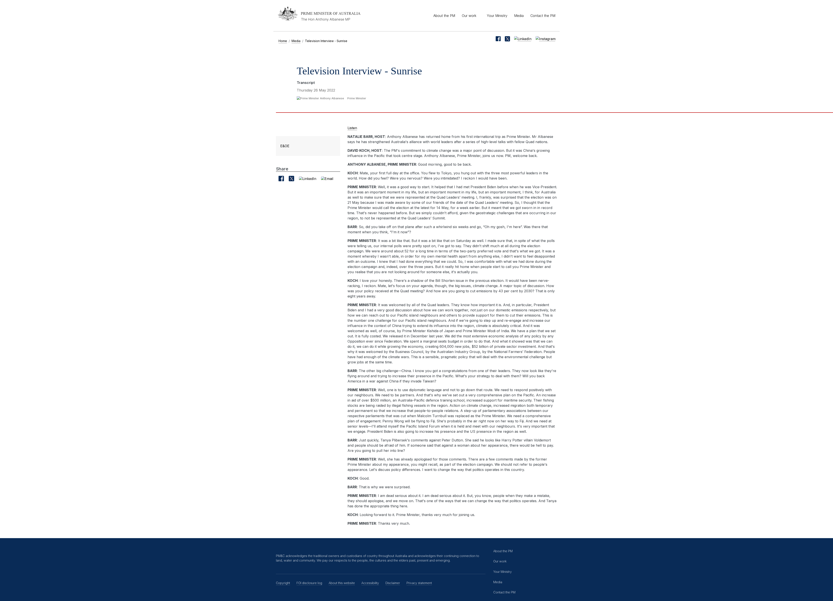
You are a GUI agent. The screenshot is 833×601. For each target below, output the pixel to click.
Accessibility (370, 583)
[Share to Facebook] (281, 178)
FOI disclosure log (309, 583)
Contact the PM (542, 15)
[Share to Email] (327, 178)
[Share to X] (291, 178)
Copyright (283, 583)
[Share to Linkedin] (307, 178)
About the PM (444, 15)
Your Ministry (497, 15)
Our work (469, 15)
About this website (342, 583)
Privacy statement (419, 583)
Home (283, 41)
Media (519, 15)
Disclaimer (392, 583)
